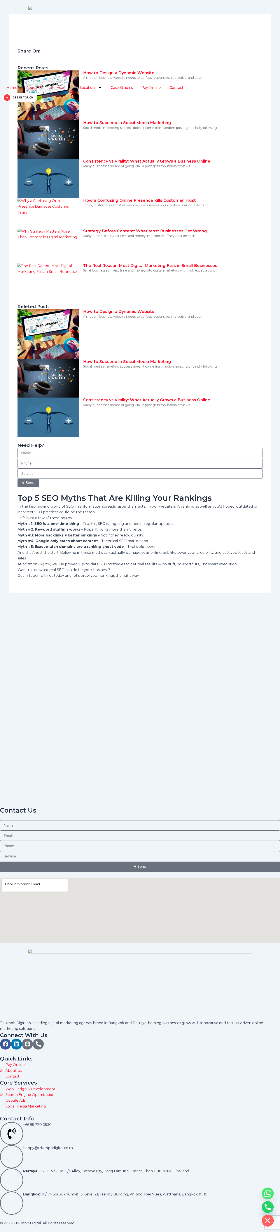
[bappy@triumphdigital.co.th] (11, 1156)
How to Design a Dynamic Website (118, 311)
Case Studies (122, 88)
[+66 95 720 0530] (11, 1133)
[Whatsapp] (268, 1193)
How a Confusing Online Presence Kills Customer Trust (139, 200)
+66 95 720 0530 (37, 1125)
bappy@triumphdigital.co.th (48, 1148)
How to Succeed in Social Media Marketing (127, 122)
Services (58, 88)
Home (12, 88)
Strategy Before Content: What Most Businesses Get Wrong (145, 231)
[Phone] (268, 1207)
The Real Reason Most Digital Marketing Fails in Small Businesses (150, 265)
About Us (34, 88)
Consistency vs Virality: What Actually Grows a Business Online (146, 161)
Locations (88, 88)
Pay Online (151, 88)
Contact (177, 88)
